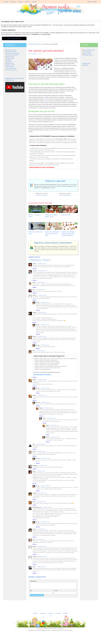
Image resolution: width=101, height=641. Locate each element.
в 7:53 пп (42, 270)
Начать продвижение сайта (14, 38)
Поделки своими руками (89, 50)
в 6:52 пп (41, 501)
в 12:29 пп (40, 289)
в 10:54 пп (42, 295)
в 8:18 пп (41, 471)
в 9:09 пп (40, 539)
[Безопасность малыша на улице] (37, 226)
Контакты (20, 1)
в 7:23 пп (52, 418)
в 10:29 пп (42, 379)
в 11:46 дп (48, 408)
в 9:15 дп (42, 546)
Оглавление (13, 1)
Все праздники (9, 66)
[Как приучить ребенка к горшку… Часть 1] (53, 209)
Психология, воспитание (12, 55)
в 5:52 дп (42, 556)
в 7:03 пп (42, 493)
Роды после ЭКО (66, 215)
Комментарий (33, 581)
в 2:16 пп (45, 324)
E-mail (56, 590)
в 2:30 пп (41, 350)
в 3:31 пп (41, 529)
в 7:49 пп (55, 437)
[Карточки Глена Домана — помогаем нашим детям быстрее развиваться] (69, 226)
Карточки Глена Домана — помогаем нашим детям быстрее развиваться (68, 233)
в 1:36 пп (42, 312)
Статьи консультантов (11, 69)
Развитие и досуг (10, 56)
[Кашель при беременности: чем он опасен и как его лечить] (53, 226)
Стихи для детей (87, 51)
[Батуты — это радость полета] (37, 209)
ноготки (46, 99)
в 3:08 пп (43, 465)
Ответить (34, 268)
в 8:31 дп (45, 458)
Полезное (27, 1)
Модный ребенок (10, 58)
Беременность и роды (11, 50)
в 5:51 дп (45, 302)
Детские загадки (87, 53)
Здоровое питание (10, 64)
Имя (31, 590)
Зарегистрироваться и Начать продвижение (41, 167)
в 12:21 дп (47, 507)
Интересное (9, 61)
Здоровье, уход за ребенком (13, 53)
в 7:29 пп (55, 425)
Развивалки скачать (88, 55)
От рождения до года (11, 51)
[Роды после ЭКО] (69, 209)
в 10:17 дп (45, 402)
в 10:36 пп (45, 388)
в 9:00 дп (41, 282)
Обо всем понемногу (11, 68)
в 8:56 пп (40, 444)
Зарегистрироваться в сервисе (42, 374)
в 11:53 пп (42, 395)
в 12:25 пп (45, 521)
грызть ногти (72, 71)
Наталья (34, 53)
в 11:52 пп (42, 336)
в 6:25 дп (45, 345)
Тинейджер (8, 60)
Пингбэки (47, 260)
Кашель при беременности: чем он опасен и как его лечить (52, 233)
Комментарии (35, 260)
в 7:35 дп (41, 451)
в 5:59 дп (45, 485)
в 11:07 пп (42, 263)
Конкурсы (34, 1)
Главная (6, 1)
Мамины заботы (10, 63)
